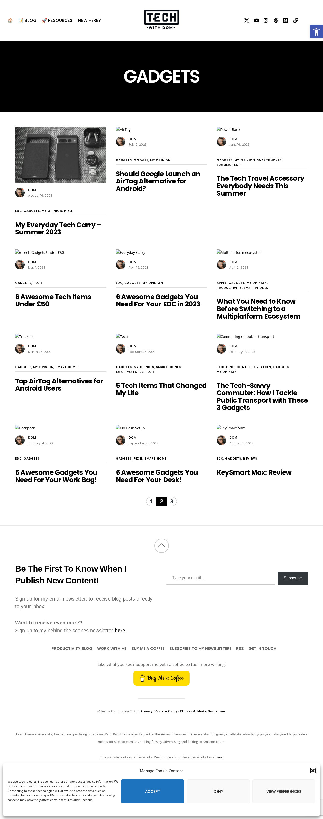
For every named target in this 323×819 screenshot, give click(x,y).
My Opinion (52, 211)
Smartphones (269, 160)
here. (219, 757)
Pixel (68, 211)
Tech (236, 165)
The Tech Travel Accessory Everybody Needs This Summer (260, 186)
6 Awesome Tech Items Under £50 (53, 300)
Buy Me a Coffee (148, 648)
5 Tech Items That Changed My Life (161, 389)
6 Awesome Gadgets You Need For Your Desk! (157, 476)
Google (141, 160)
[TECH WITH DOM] (161, 26)
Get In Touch (262, 648)
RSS (240, 648)
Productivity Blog (71, 648)
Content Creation (254, 367)
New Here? (89, 20)
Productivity (229, 288)
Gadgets (32, 211)
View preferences (283, 791)
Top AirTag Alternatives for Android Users (59, 384)
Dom (32, 190)
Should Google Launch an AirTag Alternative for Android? (158, 181)
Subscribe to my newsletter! (200, 648)
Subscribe (293, 578)
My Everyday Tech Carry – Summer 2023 (58, 228)
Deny (218, 791)
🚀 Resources (57, 20)
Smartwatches (129, 372)
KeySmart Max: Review (254, 472)
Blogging (226, 367)
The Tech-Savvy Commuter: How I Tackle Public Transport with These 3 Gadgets (262, 396)
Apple (222, 283)
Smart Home (66, 367)
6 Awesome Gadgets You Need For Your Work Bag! (56, 476)
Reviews (250, 459)
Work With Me (112, 648)
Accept (152, 791)
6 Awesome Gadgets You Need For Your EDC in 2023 (158, 300)
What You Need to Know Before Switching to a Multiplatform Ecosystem (259, 309)
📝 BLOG (27, 20)
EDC (18, 211)
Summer (223, 165)
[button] (316, 31)
